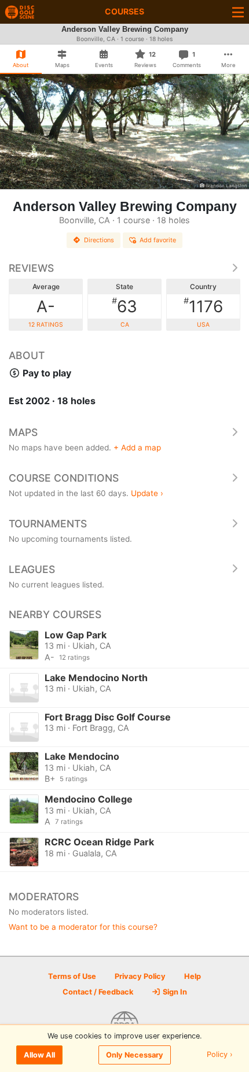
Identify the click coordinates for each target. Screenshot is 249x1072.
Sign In (174, 992)
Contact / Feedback (98, 992)
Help (192, 976)
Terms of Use (72, 976)
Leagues (32, 569)
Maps (23, 432)
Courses (124, 11)
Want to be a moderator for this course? (83, 926)
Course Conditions (64, 478)
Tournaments (48, 523)
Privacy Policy (140, 976)
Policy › (220, 1055)
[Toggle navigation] (238, 12)
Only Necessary (134, 1055)
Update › (147, 493)
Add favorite (158, 240)
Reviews (31, 268)
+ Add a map (137, 447)
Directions (99, 240)
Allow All (39, 1055)
